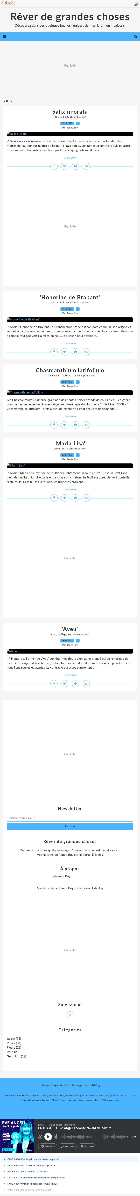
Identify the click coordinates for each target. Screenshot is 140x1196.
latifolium (77, 376)
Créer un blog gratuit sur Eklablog (66, 1095)
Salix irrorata (70, 112)
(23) (13, 1052)
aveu (53, 634)
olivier (77, 449)
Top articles (90, 1095)
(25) (14, 1047)
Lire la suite (70, 157)
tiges (78, 117)
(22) (16, 1056)
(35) (14, 1038)
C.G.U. (130, 1095)
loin (70, 634)
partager (69, 1146)
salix (72, 117)
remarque (78, 634)
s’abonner (50, 1146)
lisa (64, 449)
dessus (57, 449)
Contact (101, 1095)
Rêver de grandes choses (70, 17)
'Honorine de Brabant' (70, 297)
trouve (80, 303)
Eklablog (94, 1085)
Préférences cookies (110, 1100)
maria (70, 449)
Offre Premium (59, 1100)
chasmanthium (52, 376)
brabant (55, 303)
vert (84, 117)
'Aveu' (70, 629)
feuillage (66, 376)
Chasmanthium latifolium (70, 370)
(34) (14, 1043)
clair (62, 303)
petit (65, 117)
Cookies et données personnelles (83, 1100)
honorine (70, 303)
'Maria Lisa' (70, 443)
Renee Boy (66, 854)
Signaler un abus (116, 1095)
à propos (89, 1146)
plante (86, 376)
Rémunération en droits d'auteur (34, 1100)
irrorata (58, 117)
